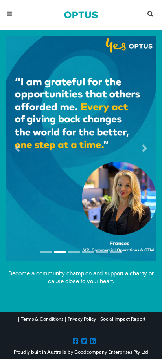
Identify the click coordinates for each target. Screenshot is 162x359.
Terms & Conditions (42, 319)
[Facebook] (75, 341)
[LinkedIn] (93, 341)
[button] (17, 148)
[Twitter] (84, 341)
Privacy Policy (82, 319)
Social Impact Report (122, 319)
